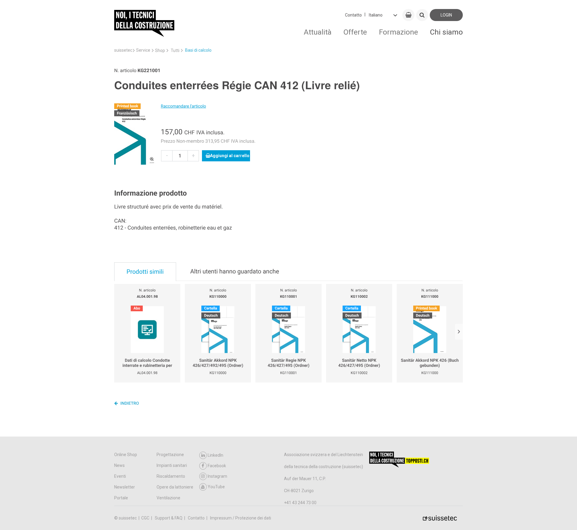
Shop (160, 50)
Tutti (175, 50)
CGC (145, 518)
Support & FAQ (169, 518)
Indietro (129, 403)
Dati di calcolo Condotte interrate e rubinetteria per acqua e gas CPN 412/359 (147, 363)
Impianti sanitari (172, 465)
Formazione (398, 32)
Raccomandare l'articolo (183, 106)
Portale (121, 497)
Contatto (353, 15)
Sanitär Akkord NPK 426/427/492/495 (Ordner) (218, 363)
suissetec (123, 50)
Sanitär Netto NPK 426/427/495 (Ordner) (359, 363)
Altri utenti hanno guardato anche (234, 271)
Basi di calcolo (198, 50)
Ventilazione (168, 497)
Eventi (120, 476)
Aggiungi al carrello (229, 155)
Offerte (355, 32)
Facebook (217, 465)
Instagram (217, 476)
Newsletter (124, 487)
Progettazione (170, 454)
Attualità (317, 32)
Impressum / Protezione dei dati (240, 518)
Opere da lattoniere (175, 487)
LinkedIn (215, 455)
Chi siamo (446, 32)
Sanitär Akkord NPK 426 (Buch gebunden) (430, 363)
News (119, 465)
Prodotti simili (145, 271)
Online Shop (125, 454)
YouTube (216, 486)
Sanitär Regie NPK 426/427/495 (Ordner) (289, 363)
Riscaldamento (171, 476)
